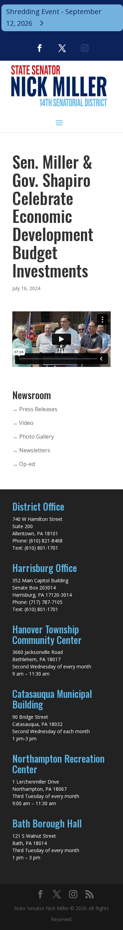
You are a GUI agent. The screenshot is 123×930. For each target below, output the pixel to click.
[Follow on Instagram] (85, 48)
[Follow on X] (62, 48)
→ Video (22, 423)
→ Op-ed (23, 464)
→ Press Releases (34, 409)
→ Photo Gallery (33, 436)
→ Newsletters (31, 450)
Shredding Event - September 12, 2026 (53, 17)
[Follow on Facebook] (40, 48)
